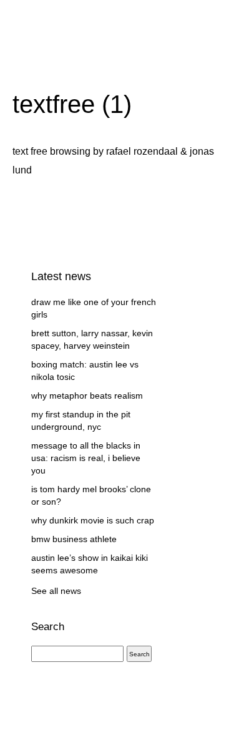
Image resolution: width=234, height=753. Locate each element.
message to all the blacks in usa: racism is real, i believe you (85, 457)
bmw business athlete (74, 539)
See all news (56, 591)
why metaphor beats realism (87, 396)
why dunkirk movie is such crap (92, 520)
